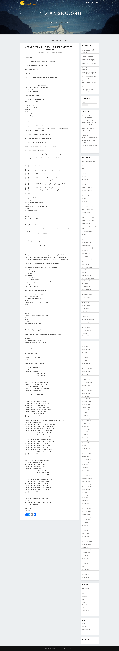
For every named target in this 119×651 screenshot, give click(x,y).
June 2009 (84, 495)
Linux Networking (87, 130)
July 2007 (84, 555)
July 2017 (84, 374)
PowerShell (85, 272)
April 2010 (84, 467)
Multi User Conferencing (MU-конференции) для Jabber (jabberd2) (89, 50)
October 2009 (85, 484)
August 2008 (85, 519)
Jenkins (84, 234)
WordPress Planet (86, 613)
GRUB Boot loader (92, 122)
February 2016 (85, 377)
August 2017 (85, 371)
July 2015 (84, 388)
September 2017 (86, 368)
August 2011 (85, 429)
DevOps (84, 193)
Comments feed (86, 629)
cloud (83, 118)
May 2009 (84, 497)
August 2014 (85, 393)
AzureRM (84, 179)
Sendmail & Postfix (86, 286)
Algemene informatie (87, 161)
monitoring (85, 132)
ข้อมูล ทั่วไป (85, 327)
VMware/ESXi (85, 311)
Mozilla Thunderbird (91, 132)
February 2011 (85, 445)
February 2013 (85, 396)
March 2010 (85, 470)
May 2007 (84, 561)
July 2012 (84, 412)
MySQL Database (88, 133)
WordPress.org (85, 632)
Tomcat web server (86, 300)
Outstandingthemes (69, 648)
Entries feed (85, 626)
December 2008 (86, 508)
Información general (87, 217)
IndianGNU (89, 124)
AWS (83, 173)
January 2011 (85, 448)
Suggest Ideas (85, 602)
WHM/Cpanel (85, 314)
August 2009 (85, 489)
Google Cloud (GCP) (87, 209)
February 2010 (85, 473)
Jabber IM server (86, 231)
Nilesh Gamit (85, 593)
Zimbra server (85, 316)
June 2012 (84, 415)
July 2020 (84, 352)
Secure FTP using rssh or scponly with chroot (49, 48)
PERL (87, 140)
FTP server (84, 201)
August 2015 (85, 385)
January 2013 (85, 399)
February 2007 (85, 569)
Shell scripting (85, 289)
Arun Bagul (41, 52)
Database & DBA (86, 187)
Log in (83, 624)
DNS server (84, 195)
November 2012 (86, 404)
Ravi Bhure (88, 143)
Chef (83, 182)
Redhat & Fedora (87, 145)
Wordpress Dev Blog (87, 610)
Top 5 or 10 (85, 303)
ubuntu (95, 147)
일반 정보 (84, 335)
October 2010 (85, 456)
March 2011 (85, 443)
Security (84, 283)
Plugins (84, 599)
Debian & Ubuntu (86, 190)
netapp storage (89, 135)
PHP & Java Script (86, 267)
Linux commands (86, 239)
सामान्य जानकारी (85, 325)
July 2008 (84, 522)
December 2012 (86, 401)
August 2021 (85, 349)
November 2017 (86, 366)
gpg (88, 122)
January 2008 (85, 539)
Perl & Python (85, 264)
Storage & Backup (86, 294)
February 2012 (85, 421)
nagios (92, 133)
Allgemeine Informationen (88, 164)
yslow (93, 151)
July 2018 (84, 360)
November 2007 (86, 544)
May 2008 (84, 528)
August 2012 (85, 409)
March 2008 (85, 533)
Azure (83, 176)
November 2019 (86, 355)
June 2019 (84, 357)
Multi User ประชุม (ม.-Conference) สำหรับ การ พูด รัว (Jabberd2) (89, 82)
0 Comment (59, 52)
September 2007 (86, 550)
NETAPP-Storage (86, 250)
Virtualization (93, 149)
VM (83, 151)
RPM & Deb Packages (87, 278)
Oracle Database (86, 259)
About (87, 2)
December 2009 (86, 478)
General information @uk (88, 206)
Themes (84, 607)
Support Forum (86, 604)
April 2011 (84, 440)
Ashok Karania (85, 591)
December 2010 (86, 451)
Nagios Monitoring (86, 248)
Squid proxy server (86, 292)
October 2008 (85, 514)
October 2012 (85, 407)
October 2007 (85, 547)
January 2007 (85, 572)
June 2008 (84, 525)
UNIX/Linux (86, 149)
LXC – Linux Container (87, 86)
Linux (93, 128)
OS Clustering (85, 261)
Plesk (83, 270)
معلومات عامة (87, 322)
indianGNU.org (86, 126)
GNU (87, 122)
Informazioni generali (87, 228)
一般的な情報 (85, 330)
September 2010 (86, 459)
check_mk (86, 115)
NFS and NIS (85, 253)
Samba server (85, 281)
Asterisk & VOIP (86, 171)
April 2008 (84, 530)
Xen (91, 151)
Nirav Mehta (85, 596)
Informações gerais (87, 220)
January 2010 (85, 475)
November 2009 (86, 481)
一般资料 (84, 333)
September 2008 (86, 517)
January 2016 (85, 379)
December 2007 (86, 541)
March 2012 (85, 418)
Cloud (83, 184)
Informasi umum (86, 223)
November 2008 (86, 511)
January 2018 (85, 363)
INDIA (83, 124)
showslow (93, 145)
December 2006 (86, 574)
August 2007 (85, 552)
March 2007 (85, 566)
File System (85, 198)
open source (91, 137)
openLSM (85, 137)
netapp (84, 135)
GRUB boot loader (86, 212)
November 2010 (86, 453)
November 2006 (86, 577)
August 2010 (85, 462)
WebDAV (89, 151)
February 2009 (85, 503)
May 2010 (84, 464)
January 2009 (85, 506)
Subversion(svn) (86, 297)
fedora (90, 120)
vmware (85, 151)
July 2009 (84, 492)
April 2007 (84, 563)
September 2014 (86, 390)
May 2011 (84, 437)
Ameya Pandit (85, 588)
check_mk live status (91, 115)
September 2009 (86, 486)
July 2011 (84, 431)
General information (87, 204)
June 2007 (84, 558)
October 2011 (85, 426)
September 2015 (86, 382)
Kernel (84, 237)
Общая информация (87, 319)
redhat (92, 143)
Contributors (94, 2)
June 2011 (84, 434)
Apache (83, 115)
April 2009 (84, 500)
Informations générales (88, 226)
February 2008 (85, 536)
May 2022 (84, 346)
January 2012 (85, 423)
